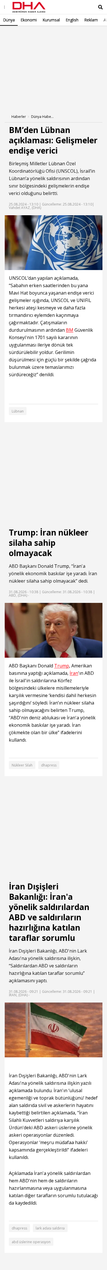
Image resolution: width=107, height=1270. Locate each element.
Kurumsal (51, 20)
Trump (61, 566)
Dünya (9, 20)
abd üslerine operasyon (31, 1241)
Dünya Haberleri (42, 116)
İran (77, 566)
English (72, 20)
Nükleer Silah (22, 765)
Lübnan (57, 163)
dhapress (48, 765)
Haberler (18, 116)
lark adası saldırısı (50, 1228)
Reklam (91, 20)
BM (69, 330)
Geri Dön (17, 34)
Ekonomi (29, 20)
